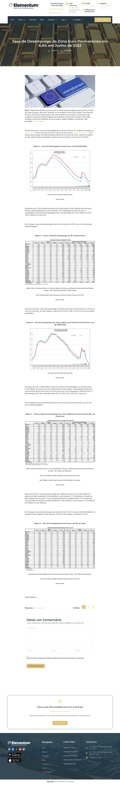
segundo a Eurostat (80, 133)
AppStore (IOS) (56, 12)
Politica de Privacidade (70, 751)
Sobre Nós (32, 20)
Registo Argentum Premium (72, 760)
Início (12, 20)
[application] (24, 20)
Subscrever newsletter (70, 756)
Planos (20, 20)
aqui (34, 121)
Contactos (51, 20)
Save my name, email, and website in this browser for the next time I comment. (55, 658)
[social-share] (83, 607)
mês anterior (29, 133)
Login (63, 20)
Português (77, 20)
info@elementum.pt (90, 6)
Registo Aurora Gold (70, 764)
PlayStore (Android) (57, 9)
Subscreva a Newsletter (90, 11)
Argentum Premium (105, 6)
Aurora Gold (103, 8)
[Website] (83, 651)
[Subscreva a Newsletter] (83, 9)
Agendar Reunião (102, 20)
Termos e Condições (70, 747)
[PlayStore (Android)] (50, 9)
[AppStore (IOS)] (50, 12)
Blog (41, 20)
